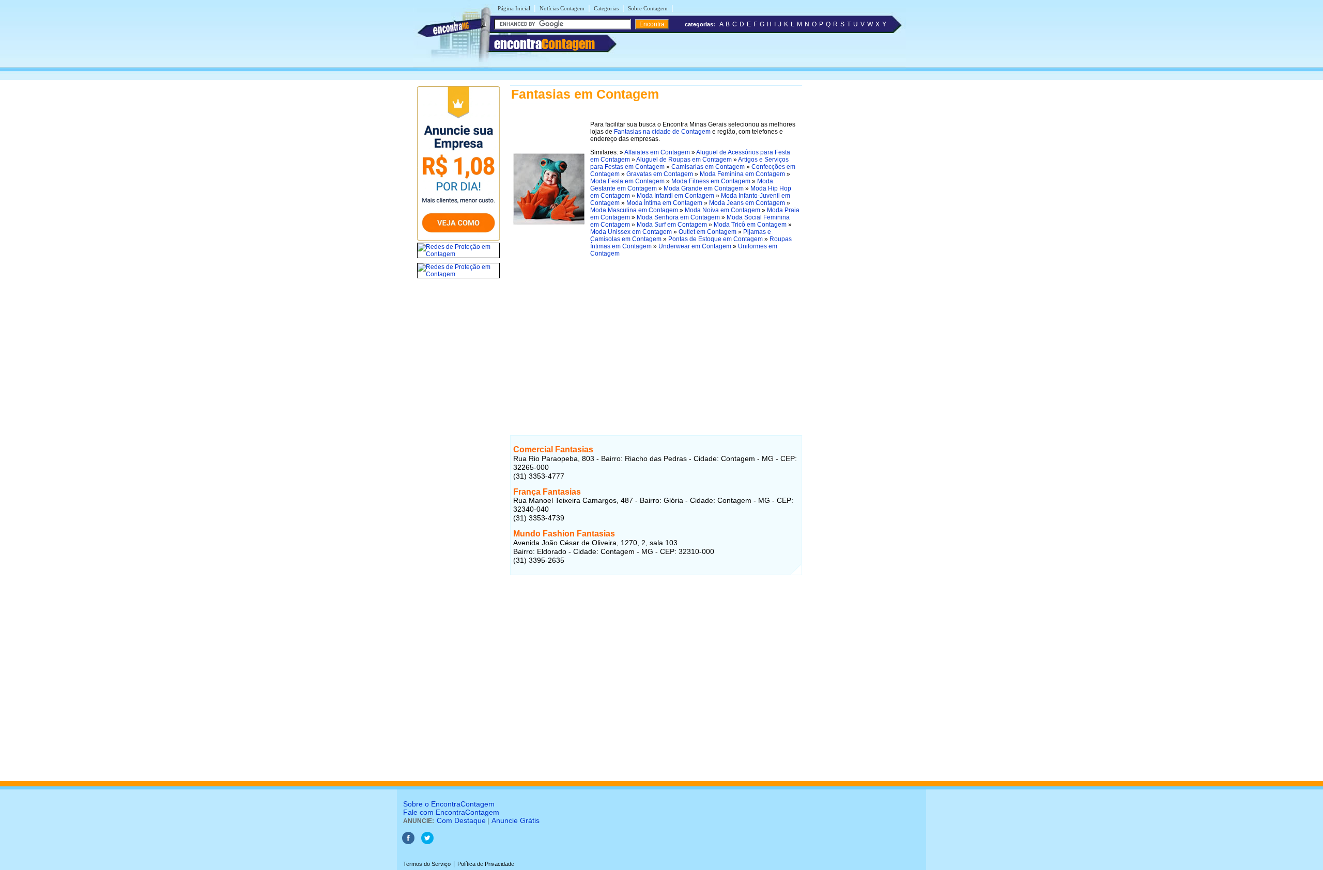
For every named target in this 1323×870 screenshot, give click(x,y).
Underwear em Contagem (694, 246)
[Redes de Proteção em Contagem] (458, 254)
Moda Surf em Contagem (672, 224)
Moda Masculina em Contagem (634, 210)
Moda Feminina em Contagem (742, 174)
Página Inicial (514, 8)
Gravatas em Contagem (659, 174)
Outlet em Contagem (707, 231)
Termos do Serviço (427, 864)
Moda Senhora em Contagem (678, 217)
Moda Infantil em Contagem (675, 195)
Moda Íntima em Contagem (664, 203)
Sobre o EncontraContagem (449, 804)
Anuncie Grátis (515, 820)
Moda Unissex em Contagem (631, 231)
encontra (544, 44)
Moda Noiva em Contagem (722, 210)
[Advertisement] (656, 338)
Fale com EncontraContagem (451, 812)
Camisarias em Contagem (708, 166)
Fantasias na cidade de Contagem (662, 131)
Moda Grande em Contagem (704, 188)
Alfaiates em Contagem (657, 152)
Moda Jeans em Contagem (747, 203)
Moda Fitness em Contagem (710, 181)
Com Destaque (461, 820)
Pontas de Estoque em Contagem (715, 239)
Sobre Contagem (648, 8)
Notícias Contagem (562, 8)
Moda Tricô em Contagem (750, 224)
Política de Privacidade (485, 864)
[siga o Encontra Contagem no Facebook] (408, 842)
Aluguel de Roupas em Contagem (684, 159)
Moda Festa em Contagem (627, 181)
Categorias (606, 8)
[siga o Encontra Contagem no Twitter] (427, 842)
